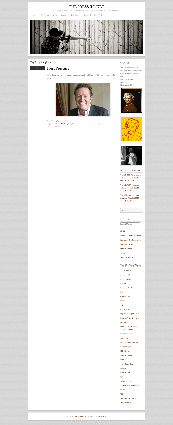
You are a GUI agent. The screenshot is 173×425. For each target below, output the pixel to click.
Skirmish (102, 416)
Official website (126, 249)
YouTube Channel (126, 257)
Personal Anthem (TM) (93, 15)
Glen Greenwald (126, 334)
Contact (64, 15)
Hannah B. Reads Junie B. (129, 342)
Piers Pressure (58, 68)
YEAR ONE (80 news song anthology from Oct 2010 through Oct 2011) (129, 198)
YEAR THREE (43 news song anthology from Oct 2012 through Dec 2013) (130, 178)
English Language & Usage (129, 314)
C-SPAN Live (125, 296)
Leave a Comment (53, 127)
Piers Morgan (80, 124)
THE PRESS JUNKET (86, 6)
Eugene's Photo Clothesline (130, 318)
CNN (62, 124)
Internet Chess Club (127, 355)
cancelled (56, 124)
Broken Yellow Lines (127, 288)
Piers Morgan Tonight (93, 124)
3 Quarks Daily (125, 271)
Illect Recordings (126, 244)
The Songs (44, 15)
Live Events (75, 15)
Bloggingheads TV (126, 279)
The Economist (125, 403)
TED (122, 394)
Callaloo (123, 301)
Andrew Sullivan (126, 275)
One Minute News (127, 364)
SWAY (122, 390)
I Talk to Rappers (126, 347)
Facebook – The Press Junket (130, 240)
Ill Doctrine (124, 351)
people (56, 121)
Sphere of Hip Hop (127, 377)
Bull (121, 292)
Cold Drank (124, 309)
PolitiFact (124, 368)
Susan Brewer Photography (130, 385)
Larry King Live (69, 124)
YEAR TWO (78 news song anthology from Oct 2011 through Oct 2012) (129, 188)
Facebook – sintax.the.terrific (131, 236)
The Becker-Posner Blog (129, 398)
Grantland (124, 338)
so (94, 75)
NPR (122, 360)
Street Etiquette (126, 381)
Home (34, 15)
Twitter (123, 253)
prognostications (65, 121)
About (54, 15)
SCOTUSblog (125, 373)
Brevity (123, 283)
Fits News (124, 322)
